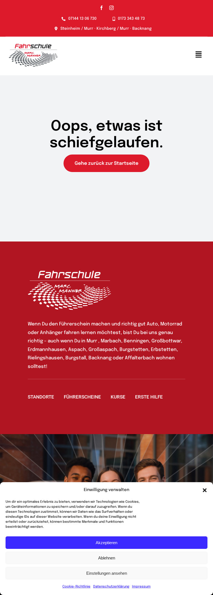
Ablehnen (106, 558)
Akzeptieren (106, 542)
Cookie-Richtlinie (76, 586)
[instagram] (111, 8)
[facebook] (101, 8)
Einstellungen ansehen (106, 573)
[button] (204, 490)
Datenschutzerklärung (111, 586)
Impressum (141, 586)
